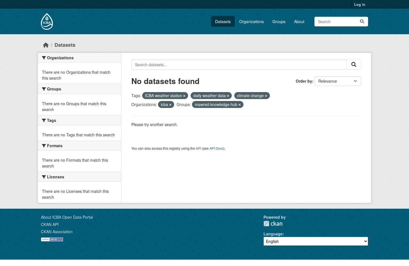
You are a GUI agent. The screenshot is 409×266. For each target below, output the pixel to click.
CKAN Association (57, 231)
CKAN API (50, 224)
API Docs (216, 148)
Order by (304, 81)
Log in (359, 4)
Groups (278, 21)
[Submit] (362, 21)
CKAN (272, 223)
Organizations (251, 21)
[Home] (46, 44)
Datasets (223, 21)
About (299, 21)
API (198, 148)
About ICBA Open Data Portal (67, 217)
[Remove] (184, 95)
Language (273, 234)
